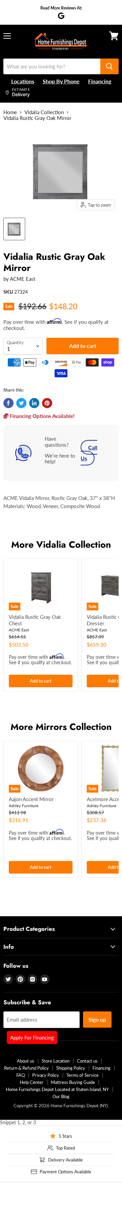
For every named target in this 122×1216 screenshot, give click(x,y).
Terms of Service (82, 1075)
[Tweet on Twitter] (21, 403)
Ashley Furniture (23, 805)
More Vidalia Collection (61, 544)
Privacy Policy (45, 1075)
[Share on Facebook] (8, 403)
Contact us (87, 1061)
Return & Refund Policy (26, 1068)
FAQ (20, 1075)
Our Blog (61, 1096)
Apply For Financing (32, 1037)
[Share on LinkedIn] (34, 403)
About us (25, 1061)
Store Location (55, 1061)
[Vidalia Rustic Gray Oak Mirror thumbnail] (14, 229)
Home (10, 112)
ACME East (22, 279)
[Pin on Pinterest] (47, 403)
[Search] (109, 66)
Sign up (97, 1019)
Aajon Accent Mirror (31, 799)
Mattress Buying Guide (73, 1082)
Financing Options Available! (41, 416)
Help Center (31, 1082)
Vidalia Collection (44, 112)
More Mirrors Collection (61, 726)
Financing (101, 1068)
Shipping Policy (70, 1068)
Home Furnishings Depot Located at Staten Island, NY (57, 1089)
